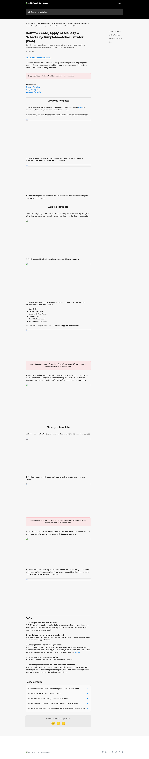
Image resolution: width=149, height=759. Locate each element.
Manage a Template (33, 92)
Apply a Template (32, 89)
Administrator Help (43, 24)
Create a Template (33, 87)
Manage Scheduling (58, 24)
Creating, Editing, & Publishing (77, 24)
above (77, 652)
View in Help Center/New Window (38, 57)
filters (80, 107)
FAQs (110, 42)
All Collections (30, 24)
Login (120, 3)
